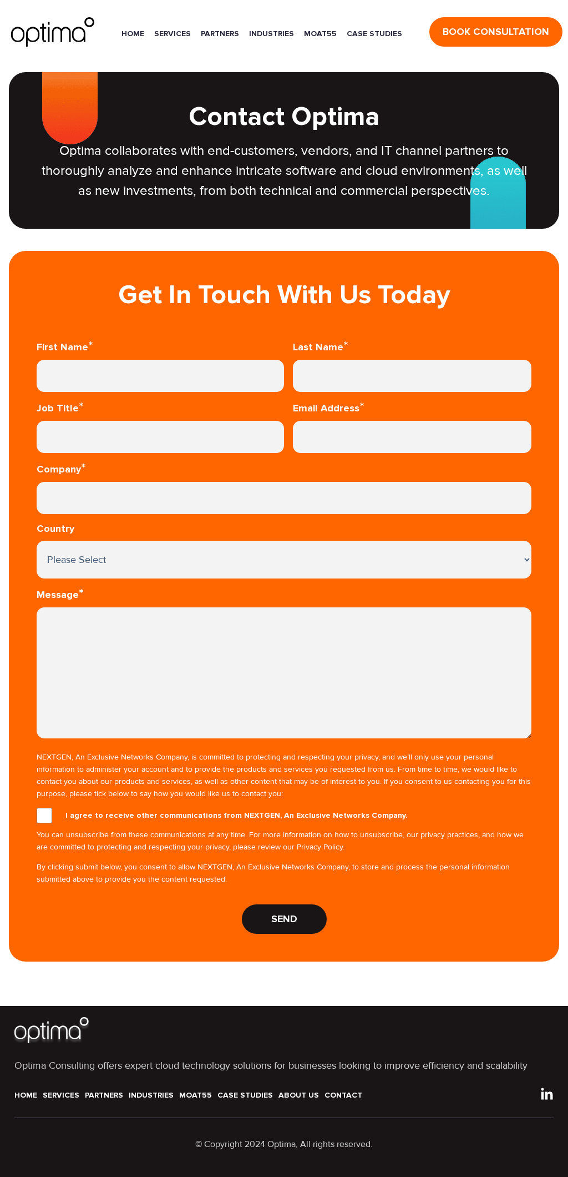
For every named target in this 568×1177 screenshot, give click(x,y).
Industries (271, 33)
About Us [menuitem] (298, 1095)
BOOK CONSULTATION (496, 32)
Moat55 (320, 33)
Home (132, 33)
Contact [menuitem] (343, 1095)
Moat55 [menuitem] (195, 1095)
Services (172, 33)
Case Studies (374, 33)
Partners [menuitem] (104, 1095)
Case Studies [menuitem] (245, 1095)
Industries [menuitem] (151, 1095)
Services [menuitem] (61, 1095)
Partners (220, 33)
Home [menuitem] (25, 1095)
